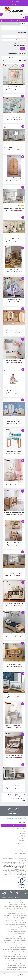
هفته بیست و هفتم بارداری (10, 956)
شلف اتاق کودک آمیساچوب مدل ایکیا (14, 542)
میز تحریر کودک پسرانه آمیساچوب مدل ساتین (13, 451)
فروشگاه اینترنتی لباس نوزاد (21, 931)
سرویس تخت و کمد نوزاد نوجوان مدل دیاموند (13, 238)
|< (24, 794)
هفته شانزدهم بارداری (13, 947)
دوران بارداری (7, 935)
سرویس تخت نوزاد (16, 920)
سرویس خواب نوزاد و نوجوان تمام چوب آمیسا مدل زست (13, 512)
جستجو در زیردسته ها (19, 43)
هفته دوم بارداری (22, 938)
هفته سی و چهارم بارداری (21, 963)
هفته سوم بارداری (15, 938)
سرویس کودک (23, 920)
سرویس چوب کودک (15, 917)
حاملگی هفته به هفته (14, 936)
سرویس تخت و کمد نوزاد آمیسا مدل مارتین (14, 786)
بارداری (25, 935)
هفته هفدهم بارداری (22, 949)
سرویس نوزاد (6, 915)
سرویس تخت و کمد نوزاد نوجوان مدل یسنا (14, 573)
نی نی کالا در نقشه (22, 840)
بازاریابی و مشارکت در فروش (20, 853)
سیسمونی (11, 865)
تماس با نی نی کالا (22, 837)
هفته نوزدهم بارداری (5, 949)
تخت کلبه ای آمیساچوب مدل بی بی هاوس (14, 269)
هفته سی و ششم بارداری (21, 965)
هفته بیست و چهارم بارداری (21, 954)
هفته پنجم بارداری (22, 940)
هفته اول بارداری (5, 936)
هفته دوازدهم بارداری (14, 944)
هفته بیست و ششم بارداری (20, 956)
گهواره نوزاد (24, 922)
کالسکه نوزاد (24, 902)
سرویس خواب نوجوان (14, 915)
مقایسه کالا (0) (10, 58)
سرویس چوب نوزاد (22, 917)
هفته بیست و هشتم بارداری (20, 958)
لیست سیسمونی (23, 908)
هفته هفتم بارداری (7, 940)
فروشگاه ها (10, 892)
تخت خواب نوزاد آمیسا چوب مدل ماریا (14, 664)
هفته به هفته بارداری (22, 936)
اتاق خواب (4, 897)
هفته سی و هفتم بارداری (11, 965)
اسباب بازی (24, 866)
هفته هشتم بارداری (22, 942)
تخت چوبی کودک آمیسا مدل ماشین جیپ (14, 634)
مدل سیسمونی (23, 910)
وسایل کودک (14, 902)
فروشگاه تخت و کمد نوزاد (14, 926)
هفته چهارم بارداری (8, 938)
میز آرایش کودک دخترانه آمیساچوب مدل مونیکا (14, 482)
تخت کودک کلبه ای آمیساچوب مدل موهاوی (14, 117)
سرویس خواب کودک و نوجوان (20, 913)
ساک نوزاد (8, 901)
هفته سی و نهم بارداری (11, 967)
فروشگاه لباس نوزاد (22, 926)
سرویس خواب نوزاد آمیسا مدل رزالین (14, 694)
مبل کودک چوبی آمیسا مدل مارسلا (13, 390)
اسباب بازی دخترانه (10, 911)
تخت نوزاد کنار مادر (9, 920)
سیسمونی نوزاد (19, 904)
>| (19, 796)
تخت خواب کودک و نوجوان (21, 919)
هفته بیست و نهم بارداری (10, 958)
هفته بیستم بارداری (22, 951)
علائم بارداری (12, 935)
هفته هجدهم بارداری (14, 949)
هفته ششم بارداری (15, 940)
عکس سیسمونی (10, 908)
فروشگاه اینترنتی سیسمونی (17, 924)
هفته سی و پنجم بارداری (11, 963)
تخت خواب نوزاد (8, 917)
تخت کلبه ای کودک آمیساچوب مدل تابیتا (14, 755)
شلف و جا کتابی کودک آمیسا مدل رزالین (13, 360)
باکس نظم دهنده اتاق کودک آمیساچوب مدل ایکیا (14, 603)
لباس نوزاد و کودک (17, 892)
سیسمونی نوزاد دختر (22, 906)
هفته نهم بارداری (15, 942)
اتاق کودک (15, 868)
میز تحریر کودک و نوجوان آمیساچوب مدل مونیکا (14, 725)
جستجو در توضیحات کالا (18, 45)
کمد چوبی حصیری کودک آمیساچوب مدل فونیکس (13, 178)
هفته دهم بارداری (8, 942)
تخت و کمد (24, 892)
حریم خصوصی (22, 833)
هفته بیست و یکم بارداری (13, 951)
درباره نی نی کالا (22, 835)
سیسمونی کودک (11, 910)
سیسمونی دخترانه (15, 906)
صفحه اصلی (24, 24)
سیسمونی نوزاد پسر (12, 904)
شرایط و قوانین (22, 831)
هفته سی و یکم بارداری (13, 960)
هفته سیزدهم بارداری (22, 945)
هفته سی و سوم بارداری (12, 962)
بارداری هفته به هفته (19, 935)
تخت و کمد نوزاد (14, 866)
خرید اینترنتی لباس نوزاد (11, 931)
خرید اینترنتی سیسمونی (21, 929)
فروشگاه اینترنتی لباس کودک (11, 929)
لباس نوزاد (5, 868)
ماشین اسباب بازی (18, 911)
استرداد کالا (23, 848)
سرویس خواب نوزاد (7, 866)
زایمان (8, 969)
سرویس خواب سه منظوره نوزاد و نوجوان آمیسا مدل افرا (14, 208)
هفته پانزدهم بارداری (22, 947)
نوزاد (16, 901)
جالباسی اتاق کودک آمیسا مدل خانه (13, 87)
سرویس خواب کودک (22, 868)
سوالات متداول (22, 849)
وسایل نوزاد (12, 901)
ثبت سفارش (23, 851)
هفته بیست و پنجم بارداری (10, 954)
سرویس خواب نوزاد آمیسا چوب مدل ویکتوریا (13, 330)
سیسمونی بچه (17, 910)
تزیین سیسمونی (16, 908)
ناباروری (11, 969)
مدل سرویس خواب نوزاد (10, 919)
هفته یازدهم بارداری (22, 944)
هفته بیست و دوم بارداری (21, 953)
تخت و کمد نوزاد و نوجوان (17, 922)
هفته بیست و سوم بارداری (11, 953)
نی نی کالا (10, 902)
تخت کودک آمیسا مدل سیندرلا (14, 299)
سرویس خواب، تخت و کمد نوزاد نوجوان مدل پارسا (13, 147)
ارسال (13, 825)
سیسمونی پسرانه (8, 906)
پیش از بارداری (16, 969)
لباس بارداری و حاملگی (4, 893)
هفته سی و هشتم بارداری (21, 967)
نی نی (18, 901)
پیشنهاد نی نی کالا (23, 901)
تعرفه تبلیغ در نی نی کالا (21, 838)
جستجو (17, 24)
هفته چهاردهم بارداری (13, 945)
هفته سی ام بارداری (22, 960)
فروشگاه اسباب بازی (22, 928)
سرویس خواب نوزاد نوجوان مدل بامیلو (14, 421)
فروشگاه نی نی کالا (6, 974)
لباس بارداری (6, 865)
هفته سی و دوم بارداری (21, 962)
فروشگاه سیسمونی (8, 924)
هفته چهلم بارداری (22, 969)
